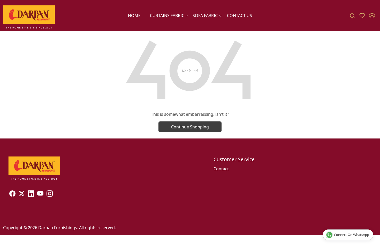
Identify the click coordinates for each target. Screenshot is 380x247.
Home (134, 15)
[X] (22, 194)
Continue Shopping (190, 127)
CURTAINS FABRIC (167, 15)
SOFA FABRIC (205, 15)
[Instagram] (49, 194)
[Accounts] (372, 15)
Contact (221, 169)
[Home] (29, 15)
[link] (352, 15)
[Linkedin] (31, 194)
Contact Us (239, 15)
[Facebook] (12, 194)
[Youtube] (40, 194)
